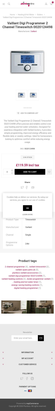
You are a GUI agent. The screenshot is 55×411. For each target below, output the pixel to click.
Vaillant (34, 31)
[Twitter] (22, 378)
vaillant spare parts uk (25, 270)
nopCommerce (32, 403)
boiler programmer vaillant (38, 279)
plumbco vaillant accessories (25, 273)
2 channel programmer (15, 266)
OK (27, 208)
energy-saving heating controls (25, 285)
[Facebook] (27, 378)
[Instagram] (32, 378)
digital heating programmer (26, 288)
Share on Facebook (26, 187)
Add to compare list (29, 113)
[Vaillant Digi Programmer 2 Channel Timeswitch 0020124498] (21, 95)
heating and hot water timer (26, 282)
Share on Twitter (22, 187)
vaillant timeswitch (37, 266)
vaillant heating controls (12, 279)
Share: (27, 182)
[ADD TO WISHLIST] (49, 172)
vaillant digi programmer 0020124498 (25, 276)
